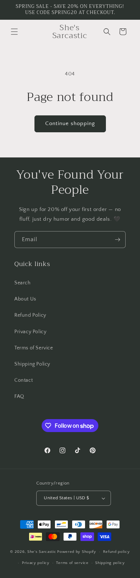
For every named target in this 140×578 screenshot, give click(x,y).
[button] (14, 32)
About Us (25, 299)
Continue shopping (70, 123)
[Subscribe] (117, 239)
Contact (23, 380)
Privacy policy (36, 563)
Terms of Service (33, 348)
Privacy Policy (30, 332)
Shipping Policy (32, 364)
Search (22, 283)
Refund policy (116, 552)
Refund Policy (30, 315)
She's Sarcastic (41, 552)
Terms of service (72, 563)
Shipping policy (110, 563)
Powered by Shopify (76, 552)
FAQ (19, 396)
